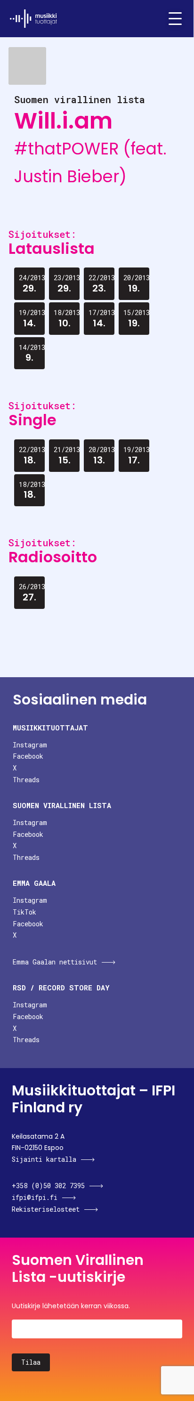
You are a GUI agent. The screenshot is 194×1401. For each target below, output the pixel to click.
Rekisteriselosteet (46, 1209)
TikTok (24, 911)
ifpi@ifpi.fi (34, 1197)
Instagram (30, 744)
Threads (26, 779)
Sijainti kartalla (44, 1159)
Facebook (28, 756)
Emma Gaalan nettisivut (55, 961)
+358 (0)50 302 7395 (48, 1185)
